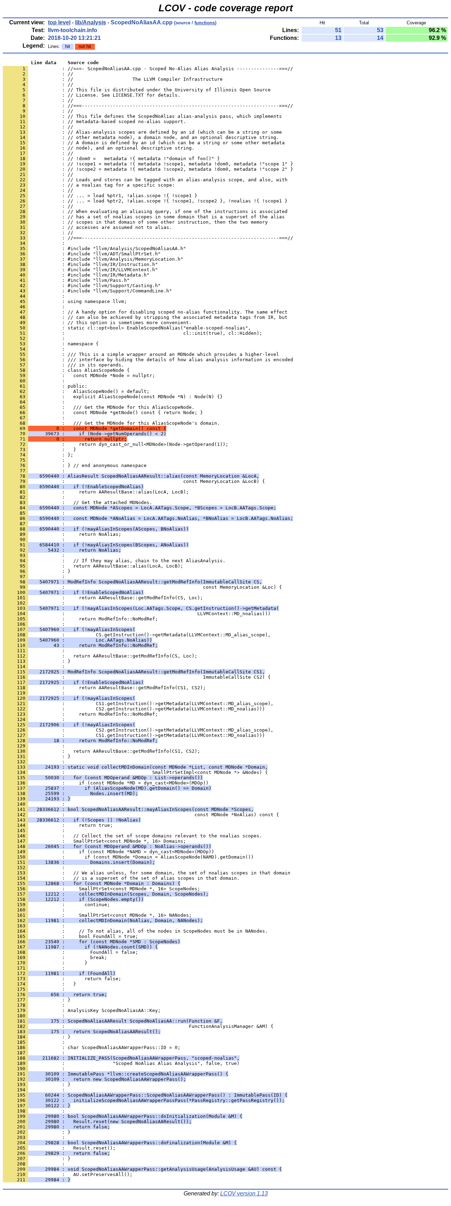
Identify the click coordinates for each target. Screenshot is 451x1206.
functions (204, 22)
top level (59, 22)
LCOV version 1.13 (244, 1193)
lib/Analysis (90, 22)
